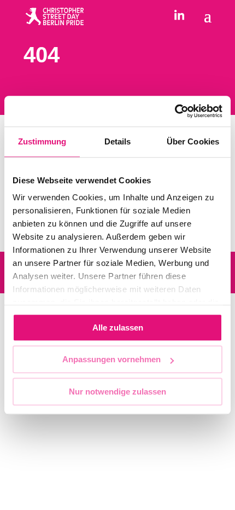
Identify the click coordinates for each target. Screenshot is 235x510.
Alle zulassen (117, 327)
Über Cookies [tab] (193, 141)
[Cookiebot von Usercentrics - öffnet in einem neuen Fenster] (174, 111)
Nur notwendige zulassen (117, 391)
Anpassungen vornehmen (111, 359)
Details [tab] (117, 141)
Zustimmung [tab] (42, 141)
